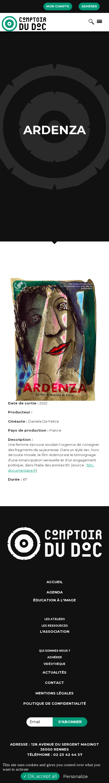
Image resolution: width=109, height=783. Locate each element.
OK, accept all (42, 776)
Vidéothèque (54, 664)
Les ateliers (54, 619)
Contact (54, 682)
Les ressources (55, 625)
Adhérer (89, 6)
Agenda (55, 592)
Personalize (75, 776)
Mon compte (57, 6)
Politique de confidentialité (54, 703)
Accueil (55, 582)
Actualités (54, 672)
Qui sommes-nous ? (54, 650)
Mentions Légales (54, 693)
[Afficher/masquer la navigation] (99, 21)
